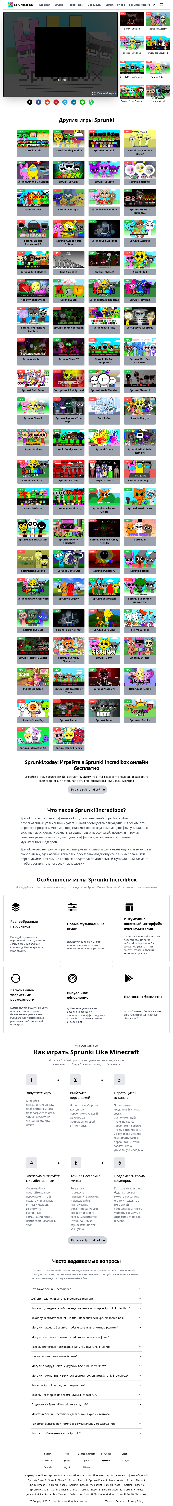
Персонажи (75, 5)
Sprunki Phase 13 (90, 1489)
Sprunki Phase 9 (113, 1484)
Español (125, 1453)
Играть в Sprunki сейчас (88, 789)
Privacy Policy (135, 1501)
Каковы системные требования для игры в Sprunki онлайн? (70, 1347)
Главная (44, 5)
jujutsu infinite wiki (138, 1475)
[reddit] (47, 102)
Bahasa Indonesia (86, 1453)
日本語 (67, 1460)
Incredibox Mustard (56, 1494)
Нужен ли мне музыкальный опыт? (54, 1356)
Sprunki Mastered (112, 1489)
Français (125, 1460)
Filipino (86, 1467)
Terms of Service (114, 1501)
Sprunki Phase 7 (58, 1484)
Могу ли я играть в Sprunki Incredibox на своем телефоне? (70, 1337)
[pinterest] (56, 102)
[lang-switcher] (161, 4)
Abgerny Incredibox (35, 1475)
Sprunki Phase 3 (78, 1480)
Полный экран (106, 93)
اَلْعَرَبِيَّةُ (67, 1467)
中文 (67, 1453)
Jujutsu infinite (35, 1494)
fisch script (96, 1484)
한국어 (86, 1460)
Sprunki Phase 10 (134, 1484)
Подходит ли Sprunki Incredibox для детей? (59, 1404)
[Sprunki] (10, 4)
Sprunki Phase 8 (78, 1484)
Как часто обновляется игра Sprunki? (56, 1433)
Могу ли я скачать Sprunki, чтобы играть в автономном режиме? (74, 1327)
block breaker (117, 1480)
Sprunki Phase (115, 5)
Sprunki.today (23, 5)
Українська (47, 1460)
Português (106, 1453)
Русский (106, 1460)
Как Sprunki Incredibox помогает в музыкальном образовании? (73, 1424)
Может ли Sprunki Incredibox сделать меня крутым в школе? (71, 1414)
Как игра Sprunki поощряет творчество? (58, 1385)
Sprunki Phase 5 (136, 1480)
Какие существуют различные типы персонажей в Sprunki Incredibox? (77, 1318)
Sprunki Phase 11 (40, 1489)
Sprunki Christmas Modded (99, 1494)
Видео (58, 5)
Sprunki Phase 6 (38, 1484)
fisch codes (76, 1494)
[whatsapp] (91, 102)
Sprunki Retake (139, 5)
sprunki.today (59, 1501)
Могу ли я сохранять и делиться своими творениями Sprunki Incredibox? (79, 1375)
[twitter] (29, 102)
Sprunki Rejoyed (95, 1475)
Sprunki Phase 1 (37, 1480)
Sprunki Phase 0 (116, 1475)
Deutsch (48, 1467)
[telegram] (65, 102)
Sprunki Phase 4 (98, 1480)
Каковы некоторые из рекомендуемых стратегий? (64, 1395)
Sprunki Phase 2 (57, 1480)
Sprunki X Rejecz (133, 1489)
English (47, 1453)
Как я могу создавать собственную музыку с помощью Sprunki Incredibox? (80, 1308)
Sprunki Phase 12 (61, 1489)
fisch (75, 1489)
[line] (82, 102)
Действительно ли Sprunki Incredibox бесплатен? (63, 1298)
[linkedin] (73, 102)
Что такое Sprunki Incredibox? (51, 1289)
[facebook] (38, 102)
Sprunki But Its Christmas (131, 1494)
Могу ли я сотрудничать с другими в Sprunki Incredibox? (68, 1366)
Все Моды (95, 5)
